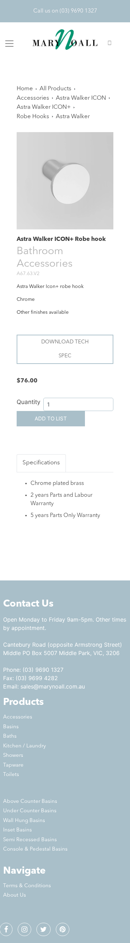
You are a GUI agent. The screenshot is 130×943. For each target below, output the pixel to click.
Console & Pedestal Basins (35, 849)
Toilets (11, 774)
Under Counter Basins (30, 811)
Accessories (33, 98)
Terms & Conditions (27, 886)
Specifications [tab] (41, 463)
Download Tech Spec (65, 349)
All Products (55, 89)
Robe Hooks (33, 117)
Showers (13, 755)
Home (25, 89)
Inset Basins (17, 830)
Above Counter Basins (30, 801)
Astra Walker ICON (81, 98)
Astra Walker (73, 117)
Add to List (51, 418)
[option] (65, 180)
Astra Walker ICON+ (44, 107)
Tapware (13, 765)
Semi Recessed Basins (30, 840)
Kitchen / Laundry (24, 746)
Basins (11, 727)
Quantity (28, 401)
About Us (14, 895)
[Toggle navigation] (9, 43)
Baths (10, 736)
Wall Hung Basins (24, 820)
